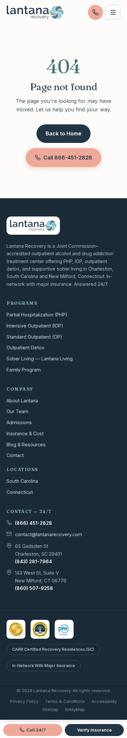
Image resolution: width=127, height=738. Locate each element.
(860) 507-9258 (34, 588)
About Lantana (22, 400)
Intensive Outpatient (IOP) (35, 325)
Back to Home (63, 133)
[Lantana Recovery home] (35, 12)
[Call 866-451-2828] (95, 12)
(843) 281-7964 (33, 561)
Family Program (24, 369)
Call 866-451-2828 (67, 157)
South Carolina (22, 481)
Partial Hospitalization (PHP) (37, 314)
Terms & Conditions (65, 701)
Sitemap (50, 709)
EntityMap (75, 709)
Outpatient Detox (25, 347)
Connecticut (20, 492)
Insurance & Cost (25, 433)
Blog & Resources (26, 444)
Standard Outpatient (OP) (34, 337)
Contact (15, 455)
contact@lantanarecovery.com (48, 534)
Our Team (17, 411)
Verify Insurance (94, 729)
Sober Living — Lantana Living (40, 358)
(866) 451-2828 (33, 523)
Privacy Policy (24, 701)
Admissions (19, 422)
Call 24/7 (36, 729)
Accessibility (104, 701)
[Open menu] (113, 12)
